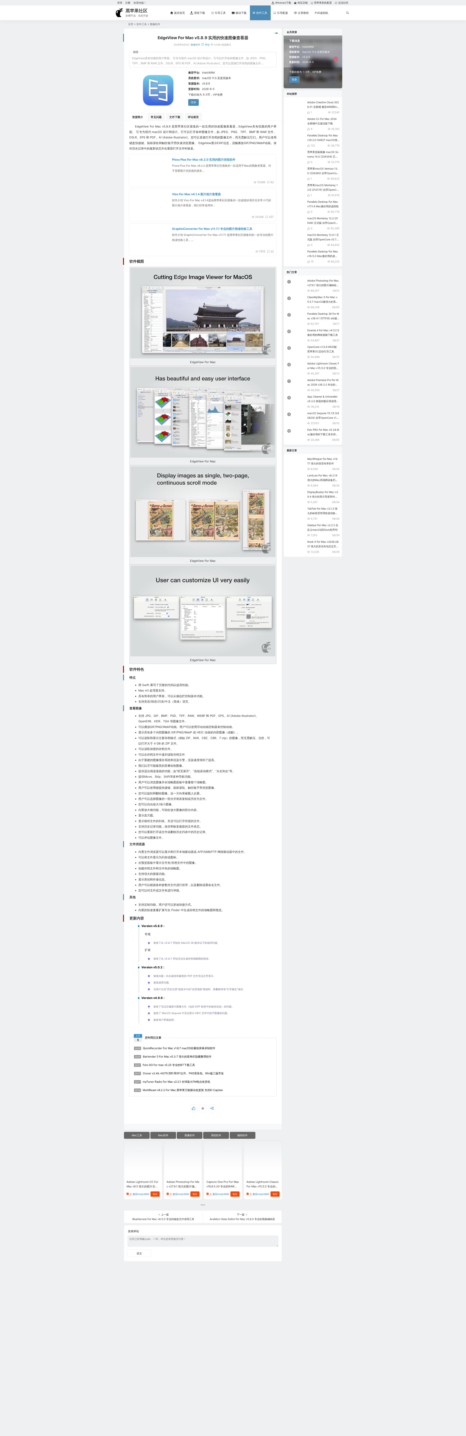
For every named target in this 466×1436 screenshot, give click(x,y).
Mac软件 (163, 1135)
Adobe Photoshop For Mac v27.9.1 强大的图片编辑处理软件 (183, 1186)
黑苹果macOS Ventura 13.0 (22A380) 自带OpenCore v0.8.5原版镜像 (323, 173)
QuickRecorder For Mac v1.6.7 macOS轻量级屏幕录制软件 (175, 1048)
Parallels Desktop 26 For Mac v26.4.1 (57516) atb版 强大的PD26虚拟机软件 (323, 318)
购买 (155, 1194)
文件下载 (174, 117)
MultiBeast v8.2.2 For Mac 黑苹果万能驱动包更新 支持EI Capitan (179, 1090)
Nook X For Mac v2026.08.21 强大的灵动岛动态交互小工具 (323, 546)
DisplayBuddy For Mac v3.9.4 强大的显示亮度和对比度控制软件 (323, 496)
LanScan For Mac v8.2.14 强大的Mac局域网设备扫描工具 (322, 480)
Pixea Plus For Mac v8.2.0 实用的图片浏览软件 (203, 159)
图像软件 (155, 24)
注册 (127, 2)
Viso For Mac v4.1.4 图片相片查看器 (196, 194)
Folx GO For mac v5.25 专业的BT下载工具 (165, 1065)
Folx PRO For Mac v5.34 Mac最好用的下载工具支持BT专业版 (323, 434)
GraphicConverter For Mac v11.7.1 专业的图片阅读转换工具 (212, 229)
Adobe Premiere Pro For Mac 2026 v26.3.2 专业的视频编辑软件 (322, 384)
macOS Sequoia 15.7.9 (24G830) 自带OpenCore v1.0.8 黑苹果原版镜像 (323, 418)
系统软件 (216, 1135)
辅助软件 (242, 1135)
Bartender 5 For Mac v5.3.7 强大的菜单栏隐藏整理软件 (173, 1056)
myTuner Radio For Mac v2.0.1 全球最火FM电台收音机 (172, 1081)
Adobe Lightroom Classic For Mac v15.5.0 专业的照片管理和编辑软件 (262, 1186)
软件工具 (142, 24)
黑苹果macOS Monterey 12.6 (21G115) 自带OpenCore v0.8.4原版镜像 (323, 190)
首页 (130, 24)
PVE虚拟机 (321, 13)
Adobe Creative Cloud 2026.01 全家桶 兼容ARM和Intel (323, 107)
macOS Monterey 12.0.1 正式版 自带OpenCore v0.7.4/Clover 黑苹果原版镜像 (323, 239)
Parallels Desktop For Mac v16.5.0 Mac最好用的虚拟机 (322, 256)
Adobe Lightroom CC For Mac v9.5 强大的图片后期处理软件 (142, 1186)
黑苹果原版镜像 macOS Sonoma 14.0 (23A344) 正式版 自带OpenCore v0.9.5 (322, 156)
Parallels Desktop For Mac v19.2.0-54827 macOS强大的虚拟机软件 (322, 140)
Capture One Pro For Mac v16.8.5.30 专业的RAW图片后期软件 (222, 1186)
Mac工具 (137, 1135)
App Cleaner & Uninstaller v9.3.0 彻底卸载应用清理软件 (323, 401)
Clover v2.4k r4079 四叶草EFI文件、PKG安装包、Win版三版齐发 (179, 1073)
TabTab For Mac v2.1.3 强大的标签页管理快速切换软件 (322, 513)
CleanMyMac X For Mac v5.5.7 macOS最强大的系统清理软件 (322, 302)
